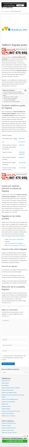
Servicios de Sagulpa (10, 99)
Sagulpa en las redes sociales (11, 96)
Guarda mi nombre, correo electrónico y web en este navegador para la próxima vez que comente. (14, 357)
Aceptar (20, 5)
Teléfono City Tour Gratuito (8, 415)
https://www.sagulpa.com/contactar (17, 245)
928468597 (22, 154)
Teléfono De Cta (6, 380)
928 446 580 (22, 162)
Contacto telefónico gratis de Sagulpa (12, 92)
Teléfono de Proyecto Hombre (9, 432)
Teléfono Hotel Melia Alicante (9, 423)
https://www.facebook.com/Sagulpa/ (14, 243)
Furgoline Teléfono (6, 406)
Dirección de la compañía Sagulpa (12, 101)
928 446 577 (22, 141)
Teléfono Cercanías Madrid (8, 401)
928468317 (22, 157)
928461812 (21, 152)
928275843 (22, 138)
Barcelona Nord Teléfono (8, 413)
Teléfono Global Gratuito (8, 390)
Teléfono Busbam (6, 408)
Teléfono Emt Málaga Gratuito (9, 392)
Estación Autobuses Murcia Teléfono (11, 387)
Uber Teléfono (5, 385)
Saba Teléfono (5, 383)
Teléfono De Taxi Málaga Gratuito (10, 399)
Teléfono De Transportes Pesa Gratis (11, 411)
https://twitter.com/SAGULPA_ (16, 239)
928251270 (22, 145)
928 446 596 (22, 167)
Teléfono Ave (5, 404)
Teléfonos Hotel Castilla (7, 430)
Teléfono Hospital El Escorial (9, 427)
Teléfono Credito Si (6, 425)
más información (11, 5)
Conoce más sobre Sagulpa (10, 98)
